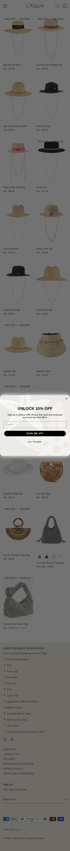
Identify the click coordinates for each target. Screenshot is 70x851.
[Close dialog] (66, 398)
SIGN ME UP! (35, 433)
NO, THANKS (35, 442)
